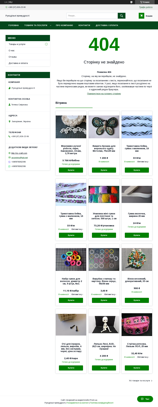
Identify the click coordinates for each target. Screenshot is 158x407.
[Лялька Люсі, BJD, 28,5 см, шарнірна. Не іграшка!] (104, 324)
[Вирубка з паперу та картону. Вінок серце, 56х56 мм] (104, 259)
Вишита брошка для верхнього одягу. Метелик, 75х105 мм (104, 148)
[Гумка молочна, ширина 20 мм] (137, 194)
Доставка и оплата (18, 63)
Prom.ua (93, 400)
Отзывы (13, 57)
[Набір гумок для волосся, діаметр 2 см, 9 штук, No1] (71, 259)
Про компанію (64, 25)
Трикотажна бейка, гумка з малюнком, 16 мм (137, 148)
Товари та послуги (35, 25)
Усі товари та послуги (139, 380)
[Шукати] (121, 16)
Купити (71, 170)
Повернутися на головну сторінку (104, 93)
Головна (13, 25)
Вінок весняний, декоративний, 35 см (137, 279)
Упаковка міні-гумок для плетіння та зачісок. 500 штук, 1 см (103, 216)
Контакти (84, 25)
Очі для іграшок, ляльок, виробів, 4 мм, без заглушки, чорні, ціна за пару (70, 347)
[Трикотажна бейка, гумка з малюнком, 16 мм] (137, 126)
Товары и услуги (17, 44)
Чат (147, 399)
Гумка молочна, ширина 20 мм (137, 214)
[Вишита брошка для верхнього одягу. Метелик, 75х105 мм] (104, 126)
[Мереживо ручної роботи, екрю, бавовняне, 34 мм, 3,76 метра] (71, 126)
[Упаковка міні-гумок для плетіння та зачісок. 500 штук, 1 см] (104, 194)
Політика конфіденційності (101, 403)
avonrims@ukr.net (19, 157)
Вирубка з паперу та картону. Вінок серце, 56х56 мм (104, 281)
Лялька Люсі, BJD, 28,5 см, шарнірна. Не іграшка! (104, 346)
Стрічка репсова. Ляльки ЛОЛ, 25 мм (137, 345)
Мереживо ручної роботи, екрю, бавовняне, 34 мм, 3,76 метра (71, 150)
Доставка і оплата (107, 25)
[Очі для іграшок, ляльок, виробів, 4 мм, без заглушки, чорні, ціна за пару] (71, 324)
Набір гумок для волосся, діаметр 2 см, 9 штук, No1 (71, 281)
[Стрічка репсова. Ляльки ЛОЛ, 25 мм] (137, 324)
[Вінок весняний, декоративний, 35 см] (137, 259)
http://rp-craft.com (19, 153)
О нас (12, 50)
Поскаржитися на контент (78, 403)
